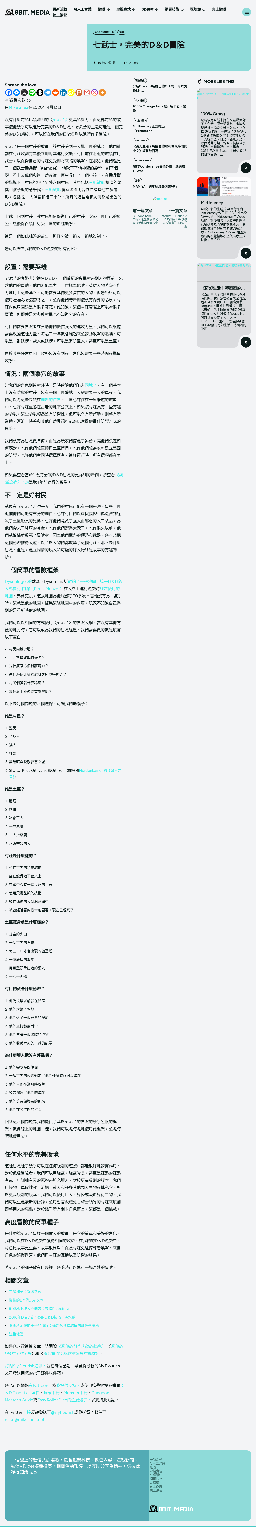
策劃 (121, 32)
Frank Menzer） (49, 588)
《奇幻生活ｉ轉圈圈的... (223, 287)
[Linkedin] (63, 92)
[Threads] (39, 92)
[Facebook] (8, 92)
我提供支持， (68, 1385)
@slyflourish (62, 1412)
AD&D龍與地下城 (104, 32)
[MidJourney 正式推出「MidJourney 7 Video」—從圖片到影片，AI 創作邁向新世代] (224, 186)
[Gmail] (86, 92)
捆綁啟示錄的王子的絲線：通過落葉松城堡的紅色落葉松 (54, 1325)
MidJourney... (214, 202)
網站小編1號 (108, 62)
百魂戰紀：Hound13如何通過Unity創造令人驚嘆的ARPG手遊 (174, 221)
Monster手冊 (76, 1392)
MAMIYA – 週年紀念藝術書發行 (155, 186)
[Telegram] (47, 92)
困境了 (91, 385)
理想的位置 (51, 399)
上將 (27, 1412)
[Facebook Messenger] (16, 92)
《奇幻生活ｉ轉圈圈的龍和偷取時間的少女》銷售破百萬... (160, 148)
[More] (102, 92)
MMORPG (141, 140)
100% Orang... (215, 113)
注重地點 (16, 1334)
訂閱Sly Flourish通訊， (25, 1365)
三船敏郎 (97, 182)
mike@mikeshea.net (24, 1419)
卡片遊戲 (140, 100)
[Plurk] (78, 92)
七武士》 (61, 119)
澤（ (30, 588)
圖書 (137, 180)
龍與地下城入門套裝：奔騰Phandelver (40, 1308)
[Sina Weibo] (71, 92)
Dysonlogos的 (18, 581)
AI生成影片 (141, 120)
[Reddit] (55, 92)
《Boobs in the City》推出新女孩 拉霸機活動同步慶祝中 (145, 219)
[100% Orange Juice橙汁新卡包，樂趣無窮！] (224, 97)
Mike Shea (18, 107)
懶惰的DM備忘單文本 (26, 1300)
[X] (24, 92)
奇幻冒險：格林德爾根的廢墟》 (71, 1353)
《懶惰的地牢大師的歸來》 (81, 1346)
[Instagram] (94, 92)
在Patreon (38, 1385)
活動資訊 (140, 80)
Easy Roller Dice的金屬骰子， (64, 1399)
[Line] (32, 92)
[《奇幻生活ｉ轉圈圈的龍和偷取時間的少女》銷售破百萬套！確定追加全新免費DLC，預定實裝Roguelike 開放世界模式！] (224, 272)
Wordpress (143, 160)
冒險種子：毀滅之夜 (25, 1291)
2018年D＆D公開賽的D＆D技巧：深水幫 (42, 1317)
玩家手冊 (52, 1392)
